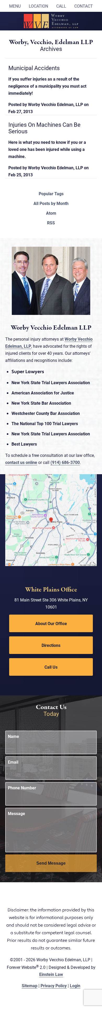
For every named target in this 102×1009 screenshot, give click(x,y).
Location (38, 6)
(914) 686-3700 (65, 462)
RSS (51, 222)
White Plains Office (51, 589)
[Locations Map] (51, 519)
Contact (83, 6)
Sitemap (29, 985)
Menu (15, 6)
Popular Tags (51, 193)
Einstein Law (51, 974)
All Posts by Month (51, 203)
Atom (51, 213)
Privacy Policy (54, 985)
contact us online (21, 462)
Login (75, 985)
